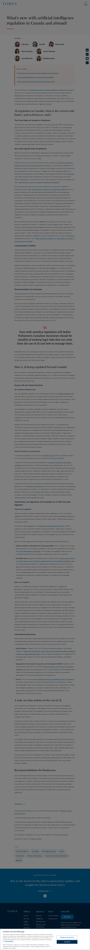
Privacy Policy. (9, 941)
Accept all (67, 942)
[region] (45, 939)
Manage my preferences (67, 937)
